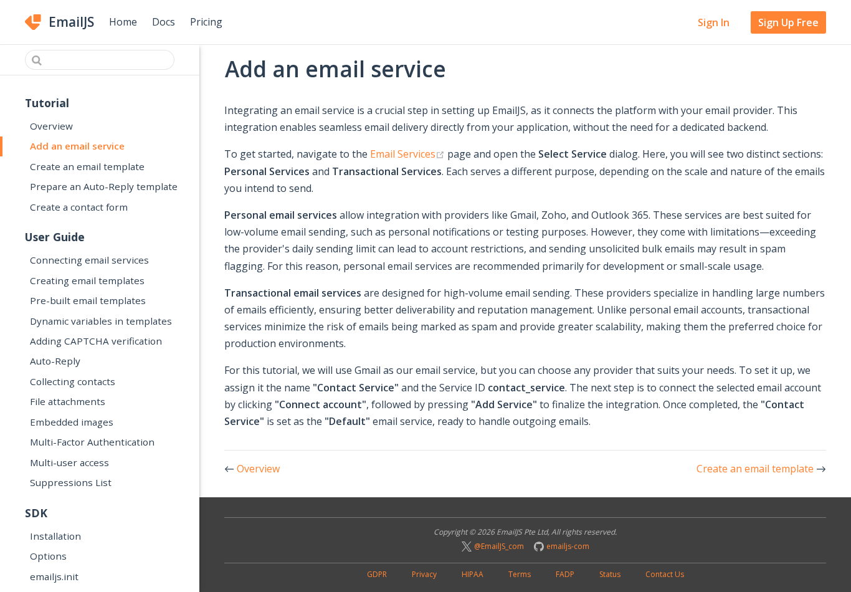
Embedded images (71, 422)
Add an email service (77, 146)
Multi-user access (69, 462)
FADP (565, 574)
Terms (519, 574)
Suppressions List (71, 482)
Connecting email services (89, 260)
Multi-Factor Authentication (92, 442)
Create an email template (87, 166)
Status (609, 574)
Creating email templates (87, 280)
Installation (55, 536)
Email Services (407, 153)
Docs (163, 22)
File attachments (67, 401)
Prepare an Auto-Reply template (104, 186)
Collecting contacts (72, 381)
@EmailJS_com (499, 546)
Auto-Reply (55, 361)
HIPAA (472, 574)
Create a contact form (79, 207)
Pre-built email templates (88, 300)
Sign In (714, 22)
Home (123, 22)
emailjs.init (54, 576)
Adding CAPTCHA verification (96, 341)
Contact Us (664, 574)
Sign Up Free (788, 22)
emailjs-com (567, 546)
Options (48, 556)
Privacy (424, 574)
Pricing (206, 22)
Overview (51, 126)
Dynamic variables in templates (101, 321)
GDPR (377, 574)
